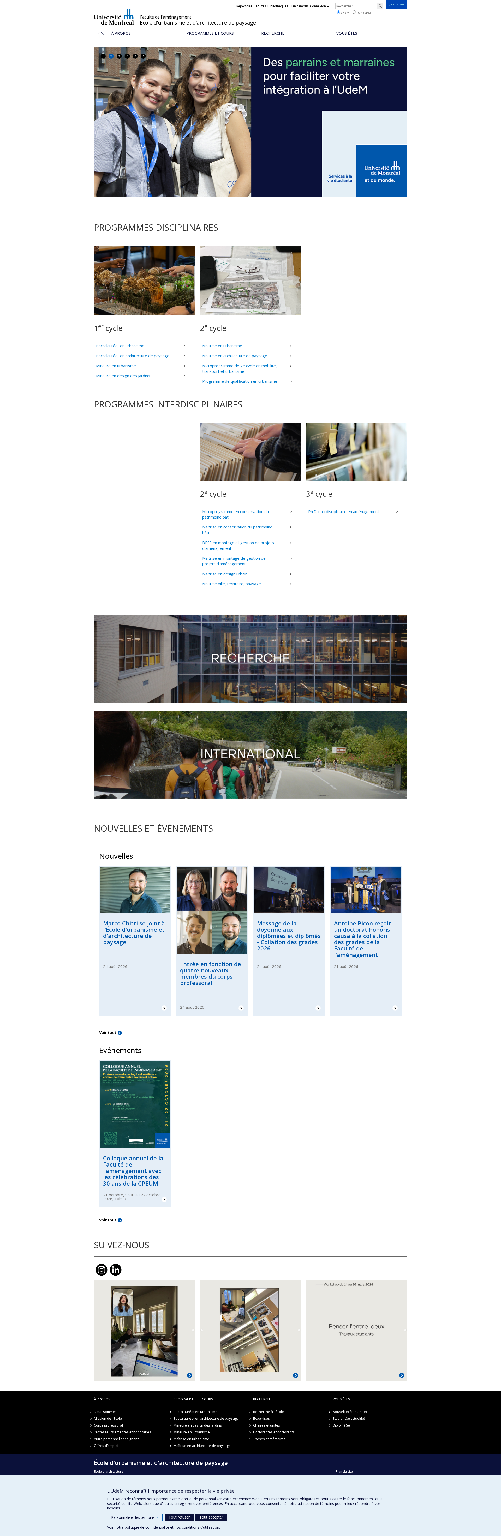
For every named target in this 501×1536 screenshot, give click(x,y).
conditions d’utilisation (200, 1527)
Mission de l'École (108, 1418)
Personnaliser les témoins (134, 1517)
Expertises (261, 1418)
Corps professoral (108, 1425)
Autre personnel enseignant (116, 1438)
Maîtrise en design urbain (224, 573)
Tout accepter (211, 1517)
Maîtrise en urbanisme (222, 345)
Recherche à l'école (268, 1411)
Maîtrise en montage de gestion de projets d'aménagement (234, 561)
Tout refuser (179, 1517)
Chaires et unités (266, 1425)
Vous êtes (341, 1399)
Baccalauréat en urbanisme (120, 345)
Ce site (344, 13)
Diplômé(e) (341, 1425)
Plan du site (344, 1471)
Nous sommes (105, 1411)
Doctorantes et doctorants (274, 1432)
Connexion (318, 6)
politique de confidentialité (147, 1527)
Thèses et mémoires (269, 1438)
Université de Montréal (114, 17)
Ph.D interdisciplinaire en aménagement (343, 511)
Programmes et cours (193, 1399)
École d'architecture (108, 1471)
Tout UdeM (363, 13)
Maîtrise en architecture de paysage (202, 1445)
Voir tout (107, 1032)
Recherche (262, 1399)
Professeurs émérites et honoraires (122, 1432)
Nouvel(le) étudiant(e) (350, 1411)
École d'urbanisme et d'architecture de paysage (198, 22)
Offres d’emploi (106, 1445)
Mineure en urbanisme (116, 365)
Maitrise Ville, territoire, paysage (231, 583)
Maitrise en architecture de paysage (234, 355)
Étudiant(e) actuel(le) (349, 1418)
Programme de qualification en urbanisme (239, 381)
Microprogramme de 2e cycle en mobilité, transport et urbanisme (239, 368)
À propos (102, 1399)
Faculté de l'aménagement (165, 17)
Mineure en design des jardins (123, 375)
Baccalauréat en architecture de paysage (132, 355)
